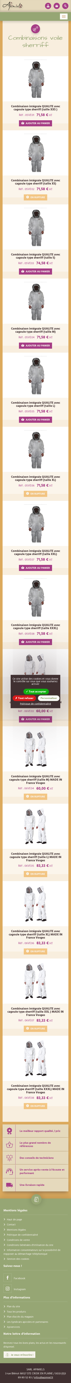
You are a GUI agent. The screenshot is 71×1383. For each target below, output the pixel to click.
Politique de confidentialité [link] (35, 703)
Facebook (19, 1278)
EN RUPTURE (38, 197)
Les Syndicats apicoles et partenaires (27, 1322)
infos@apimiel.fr (43, 1377)
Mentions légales (16, 1230)
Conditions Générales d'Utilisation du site (30, 1245)
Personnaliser (48, 698)
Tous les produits (16, 1311)
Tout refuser (25, 698)
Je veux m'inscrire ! (22, 1355)
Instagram (20, 1289)
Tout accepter (37, 691)
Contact (11, 1224)
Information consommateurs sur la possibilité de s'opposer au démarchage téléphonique (31, 1252)
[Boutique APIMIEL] (12, 6)
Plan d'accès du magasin (20, 1316)
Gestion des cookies (18, 1259)
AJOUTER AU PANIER (38, 123)
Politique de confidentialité (22, 1235)
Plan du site (13, 1306)
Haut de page (14, 1219)
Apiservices (13, 1327)
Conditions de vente (18, 1240)
